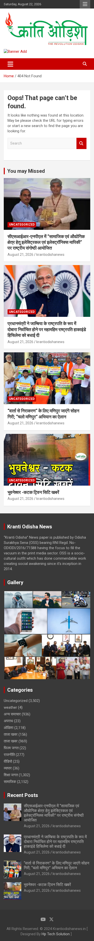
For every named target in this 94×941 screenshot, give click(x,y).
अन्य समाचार (12, 714)
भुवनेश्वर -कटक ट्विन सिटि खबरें (34, 492)
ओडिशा (8, 727)
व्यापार (8, 768)
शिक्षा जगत (11, 775)
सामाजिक (10, 781)
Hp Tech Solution (56, 934)
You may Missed (26, 171)
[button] (18, 600)
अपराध (8, 721)
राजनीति (9, 754)
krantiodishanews (50, 255)
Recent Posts (22, 795)
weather (10, 707)
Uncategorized (22, 224)
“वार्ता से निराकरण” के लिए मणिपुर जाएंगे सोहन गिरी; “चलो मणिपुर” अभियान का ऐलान (56, 865)
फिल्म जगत (11, 748)
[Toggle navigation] (10, 64)
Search (81, 143)
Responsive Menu (85, 4)
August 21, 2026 (20, 255)
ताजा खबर (11, 734)
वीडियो (8, 761)
